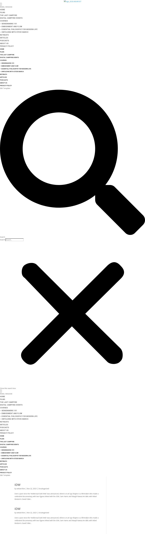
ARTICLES (4, 38)
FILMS (2, 12)
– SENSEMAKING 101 (8, 24)
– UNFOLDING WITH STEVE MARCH (14, 32)
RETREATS (4, 35)
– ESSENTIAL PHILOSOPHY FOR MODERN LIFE (18, 29)
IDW (17, 485)
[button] (72, 164)
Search (2, 240)
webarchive (21, 488)
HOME (2, 10)
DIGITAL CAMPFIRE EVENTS (11, 18)
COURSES (4, 21)
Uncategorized (43, 488)
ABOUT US (4, 43)
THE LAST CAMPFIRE (8, 15)
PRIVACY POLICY (7, 46)
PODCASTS (4, 41)
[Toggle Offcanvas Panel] (1, 4)
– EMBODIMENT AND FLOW (11, 27)
